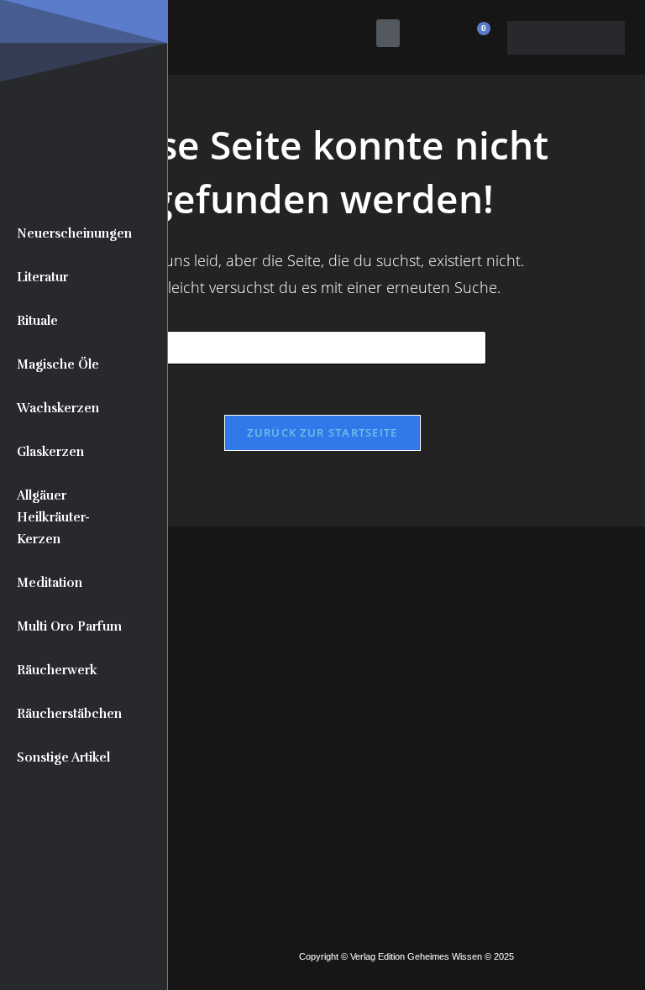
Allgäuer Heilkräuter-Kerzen (53, 517)
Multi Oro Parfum (69, 626)
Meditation (49, 582)
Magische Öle (58, 364)
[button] (388, 33)
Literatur (42, 277)
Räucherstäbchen (69, 713)
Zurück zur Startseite (322, 432)
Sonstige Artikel (63, 757)
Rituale (37, 320)
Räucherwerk (57, 670)
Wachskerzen (58, 408)
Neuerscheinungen (74, 233)
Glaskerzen (50, 451)
